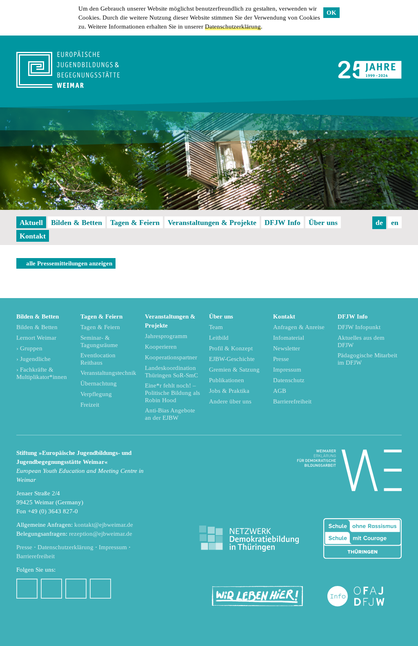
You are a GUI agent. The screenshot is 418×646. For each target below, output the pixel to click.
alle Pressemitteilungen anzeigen (69, 263)
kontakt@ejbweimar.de (103, 524)
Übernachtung (98, 383)
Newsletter (286, 348)
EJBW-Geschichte (232, 359)
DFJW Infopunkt (359, 327)
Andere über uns (230, 401)
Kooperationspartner (171, 357)
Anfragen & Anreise (299, 327)
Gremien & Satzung (234, 369)
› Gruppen (29, 348)
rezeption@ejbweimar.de (100, 533)
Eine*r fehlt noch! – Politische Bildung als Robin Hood (172, 392)
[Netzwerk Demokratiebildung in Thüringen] (249, 539)
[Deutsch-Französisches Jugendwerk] (364, 596)
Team (216, 327)
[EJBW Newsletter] (100, 589)
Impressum (287, 369)
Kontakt (33, 236)
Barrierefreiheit (292, 401)
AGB (279, 391)
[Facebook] (27, 589)
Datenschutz (289, 380)
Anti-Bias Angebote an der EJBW (170, 414)
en (394, 222)
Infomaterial (288, 337)
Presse (281, 359)
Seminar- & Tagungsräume (99, 341)
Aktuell (31, 222)
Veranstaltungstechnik (108, 373)
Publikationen (226, 380)
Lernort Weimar (36, 337)
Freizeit (89, 404)
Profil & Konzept (231, 348)
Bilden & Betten (76, 222)
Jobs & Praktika (229, 391)
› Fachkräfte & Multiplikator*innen (41, 373)
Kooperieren (161, 346)
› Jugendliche (33, 359)
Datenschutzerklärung (233, 26)
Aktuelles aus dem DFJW (361, 341)
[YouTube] (76, 589)
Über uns (323, 222)
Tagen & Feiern (135, 222)
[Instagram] (51, 589)
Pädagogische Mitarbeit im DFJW (367, 359)
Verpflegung (96, 394)
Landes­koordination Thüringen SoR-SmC (171, 372)
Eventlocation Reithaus (98, 359)
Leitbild (219, 337)
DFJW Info (282, 222)
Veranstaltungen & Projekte (212, 222)
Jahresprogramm (166, 336)
